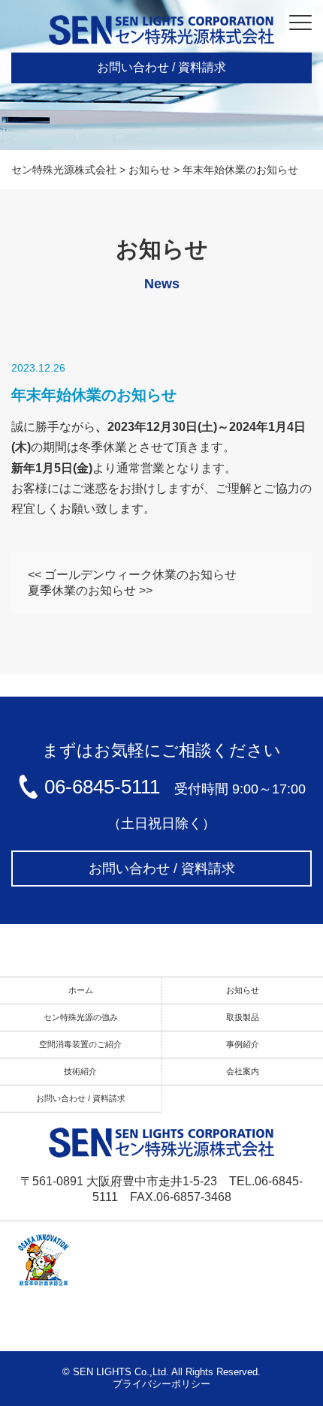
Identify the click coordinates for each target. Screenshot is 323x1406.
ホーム (80, 990)
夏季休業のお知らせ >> (90, 590)
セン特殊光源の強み (81, 1017)
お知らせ (242, 990)
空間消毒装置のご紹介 (80, 1044)
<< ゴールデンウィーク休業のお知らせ (132, 574)
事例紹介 (242, 1044)
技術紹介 (80, 1071)
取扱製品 (242, 1017)
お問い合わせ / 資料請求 (161, 67)
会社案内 (242, 1071)
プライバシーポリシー (161, 1383)
